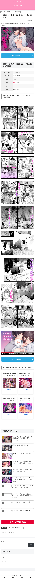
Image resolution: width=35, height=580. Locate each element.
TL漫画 (4, 527)
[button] (31, 344)
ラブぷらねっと (19, 527)
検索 (2, 541)
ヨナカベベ (11, 527)
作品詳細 (9, 389)
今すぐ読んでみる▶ (17, 55)
